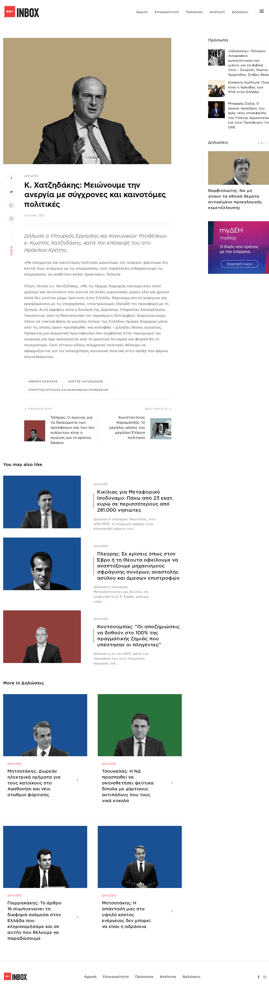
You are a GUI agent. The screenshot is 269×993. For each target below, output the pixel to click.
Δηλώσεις (240, 12)
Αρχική (142, 12)
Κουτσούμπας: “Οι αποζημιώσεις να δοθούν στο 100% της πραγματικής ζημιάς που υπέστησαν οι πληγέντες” (138, 635)
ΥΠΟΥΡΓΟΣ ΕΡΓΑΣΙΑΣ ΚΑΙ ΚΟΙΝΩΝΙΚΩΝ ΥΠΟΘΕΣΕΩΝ (68, 389)
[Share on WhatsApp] (11, 206)
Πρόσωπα (194, 12)
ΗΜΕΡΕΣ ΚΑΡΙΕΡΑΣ (43, 381)
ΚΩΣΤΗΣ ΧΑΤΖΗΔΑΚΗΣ (85, 381)
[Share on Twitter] (11, 192)
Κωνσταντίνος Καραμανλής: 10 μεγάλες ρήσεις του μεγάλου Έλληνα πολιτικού (127, 427)
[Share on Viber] (11, 219)
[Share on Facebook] (11, 179)
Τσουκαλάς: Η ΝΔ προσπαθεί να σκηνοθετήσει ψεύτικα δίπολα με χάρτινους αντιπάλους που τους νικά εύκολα (128, 786)
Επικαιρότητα (167, 12)
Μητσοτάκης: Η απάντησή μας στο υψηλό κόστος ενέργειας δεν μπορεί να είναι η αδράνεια (126, 914)
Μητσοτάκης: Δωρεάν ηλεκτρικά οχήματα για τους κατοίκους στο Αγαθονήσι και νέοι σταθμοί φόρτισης (34, 783)
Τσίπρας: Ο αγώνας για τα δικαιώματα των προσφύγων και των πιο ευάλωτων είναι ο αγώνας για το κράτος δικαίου (72, 430)
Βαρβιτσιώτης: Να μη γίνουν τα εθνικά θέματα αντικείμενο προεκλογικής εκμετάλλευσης (235, 199)
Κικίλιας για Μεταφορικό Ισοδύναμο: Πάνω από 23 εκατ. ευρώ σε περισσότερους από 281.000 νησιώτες (135, 501)
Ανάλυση (217, 12)
